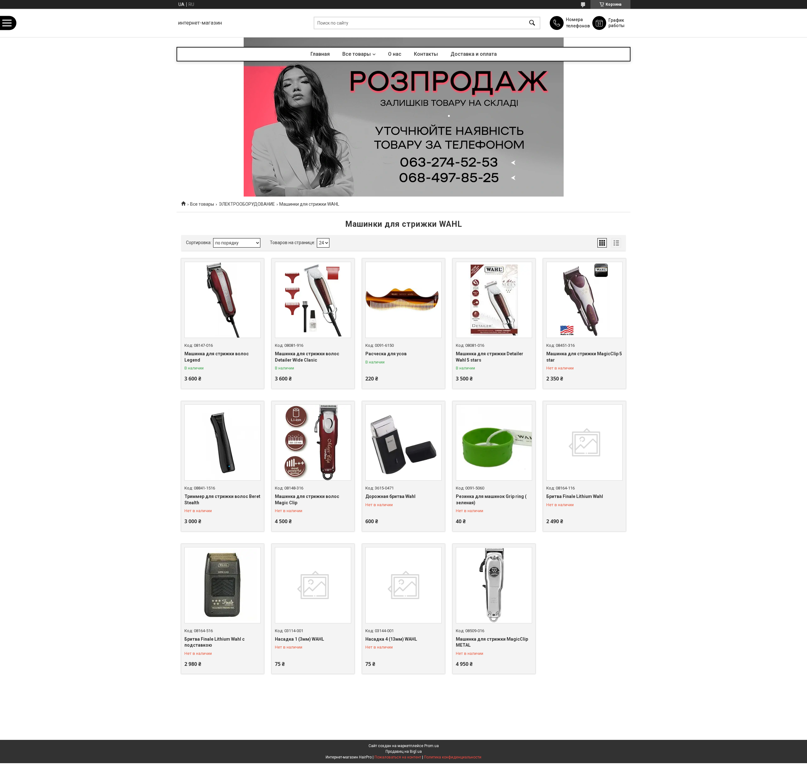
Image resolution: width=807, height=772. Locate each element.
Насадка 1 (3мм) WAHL (299, 639)
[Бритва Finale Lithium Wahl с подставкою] (222, 585)
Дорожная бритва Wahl (390, 496)
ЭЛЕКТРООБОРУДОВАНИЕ (247, 204)
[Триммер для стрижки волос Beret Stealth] (222, 442)
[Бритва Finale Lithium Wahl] (584, 442)
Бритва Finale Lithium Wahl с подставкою (214, 642)
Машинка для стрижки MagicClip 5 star (584, 357)
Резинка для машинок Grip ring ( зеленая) (491, 499)
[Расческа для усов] (403, 300)
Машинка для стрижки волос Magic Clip (307, 499)
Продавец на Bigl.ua (404, 751)
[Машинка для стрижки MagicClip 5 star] (584, 300)
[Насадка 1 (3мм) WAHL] (313, 585)
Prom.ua (431, 746)
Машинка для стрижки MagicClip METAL (492, 642)
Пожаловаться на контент (397, 757)
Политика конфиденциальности (452, 757)
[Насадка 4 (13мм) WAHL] (403, 585)
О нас (394, 54)
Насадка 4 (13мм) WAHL (391, 639)
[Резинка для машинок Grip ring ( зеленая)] (494, 442)
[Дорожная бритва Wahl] (403, 442)
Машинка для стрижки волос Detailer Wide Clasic (307, 357)
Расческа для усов (386, 353)
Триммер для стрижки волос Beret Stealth (222, 499)
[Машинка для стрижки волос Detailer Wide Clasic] (313, 300)
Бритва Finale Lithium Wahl (574, 496)
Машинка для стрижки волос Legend (216, 357)
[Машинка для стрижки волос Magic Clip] (313, 442)
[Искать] (532, 23)
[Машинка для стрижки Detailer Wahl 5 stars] (494, 300)
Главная (320, 54)
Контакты (426, 54)
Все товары (356, 54)
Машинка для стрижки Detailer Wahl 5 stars (489, 357)
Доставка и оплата (473, 54)
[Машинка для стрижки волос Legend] (222, 300)
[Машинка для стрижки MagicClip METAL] (494, 585)
